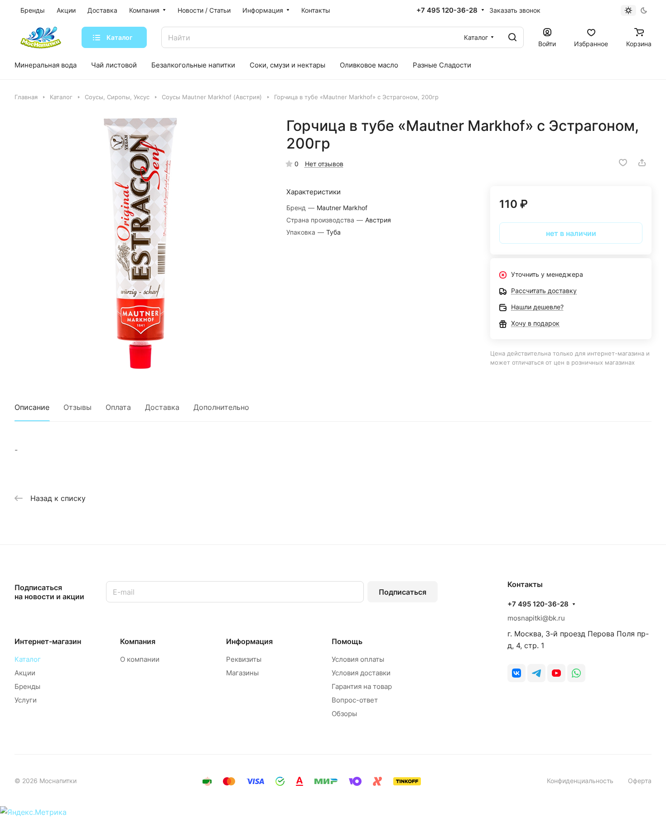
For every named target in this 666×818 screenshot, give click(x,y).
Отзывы (77, 407)
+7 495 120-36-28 (447, 10)
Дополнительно (221, 407)
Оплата (118, 407)
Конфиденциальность (580, 780)
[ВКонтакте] (516, 673)
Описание (31, 407)
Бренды (27, 686)
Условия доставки (361, 673)
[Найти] (512, 37)
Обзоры (344, 713)
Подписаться (402, 592)
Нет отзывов (324, 164)
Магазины (242, 673)
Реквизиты (243, 659)
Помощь (347, 641)
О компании (139, 659)
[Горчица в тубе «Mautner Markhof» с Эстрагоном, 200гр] (141, 243)
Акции (24, 673)
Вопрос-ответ (355, 700)
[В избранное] (622, 162)
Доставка (162, 407)
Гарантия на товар (362, 686)
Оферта (640, 780)
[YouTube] (556, 673)
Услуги (25, 700)
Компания (137, 641)
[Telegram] (536, 673)
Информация (249, 641)
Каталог (27, 659)
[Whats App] (576, 673)
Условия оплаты (358, 659)
